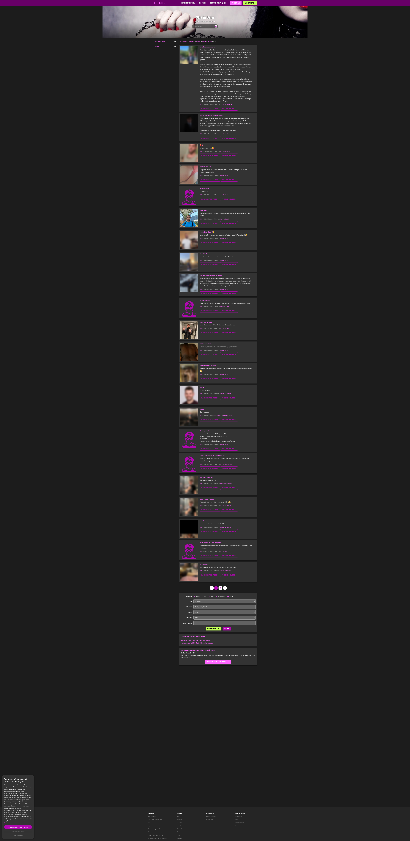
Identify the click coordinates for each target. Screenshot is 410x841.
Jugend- (150, 835)
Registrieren (250, 3)
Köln (178, 835)
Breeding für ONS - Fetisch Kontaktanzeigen (195, 640)
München (179, 822)
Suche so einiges (205, 167)
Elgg (226, 551)
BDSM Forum (210, 813)
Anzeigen (189, 596)
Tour (149, 819)
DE (225, 3)
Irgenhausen (229, 104)
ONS (201, 104)
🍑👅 (201, 145)
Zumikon (227, 134)
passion (202, 409)
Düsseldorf (180, 829)
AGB (149, 822)
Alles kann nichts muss (207, 47)
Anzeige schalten (229, 109)
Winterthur (228, 483)
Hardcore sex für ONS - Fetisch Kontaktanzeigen (197, 643)
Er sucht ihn (209, 819)
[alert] (18, 807)
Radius (189, 612)
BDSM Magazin (157, 819)
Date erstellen (213, 628)
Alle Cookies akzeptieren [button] (18, 827)
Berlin (178, 816)
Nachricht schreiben (209, 109)
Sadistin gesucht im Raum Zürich (211, 275)
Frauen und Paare (206, 344)
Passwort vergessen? (154, 829)
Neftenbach (228, 570)
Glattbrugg (228, 393)
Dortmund (180, 832)
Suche (202, 387)
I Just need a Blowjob (207, 499)
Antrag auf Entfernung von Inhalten (158, 838)
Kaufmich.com (239, 822)
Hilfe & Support (152, 816)
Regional (179, 813)
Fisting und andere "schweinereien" (211, 115)
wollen (161, 832)
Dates (157, 46)
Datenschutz (159, 835)
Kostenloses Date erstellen (218, 662)
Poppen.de (238, 816)
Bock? (202, 521)
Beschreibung (187, 623)
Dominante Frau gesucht (208, 365)
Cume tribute (204, 210)
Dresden (179, 838)
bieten (154, 832)
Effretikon (228, 151)
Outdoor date (204, 564)
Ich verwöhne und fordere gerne (210, 542)
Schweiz (222, 104)
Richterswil (228, 464)
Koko (236, 826)
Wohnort (189, 607)
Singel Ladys (204, 254)
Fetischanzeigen (211, 816)
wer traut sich (204, 188)
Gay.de (237, 819)
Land (190, 601)
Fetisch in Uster (160, 41)
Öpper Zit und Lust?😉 (207, 232)
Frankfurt (179, 826)
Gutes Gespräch (205, 300)
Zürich (226, 175)
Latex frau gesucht (206, 322)
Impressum (151, 826)
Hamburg (179, 819)
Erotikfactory (217, 415)
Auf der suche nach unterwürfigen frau (212, 455)
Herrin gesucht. (205, 431)
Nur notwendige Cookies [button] (18, 831)
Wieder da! (236, 3)
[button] (18, 835)
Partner (237, 813)
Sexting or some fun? (207, 477)
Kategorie (188, 618)
